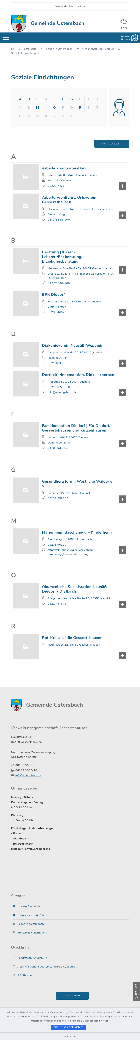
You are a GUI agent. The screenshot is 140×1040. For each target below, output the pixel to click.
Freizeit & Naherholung (32, 933)
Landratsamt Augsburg (32, 958)
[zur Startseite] (18, 23)
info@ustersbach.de (28, 775)
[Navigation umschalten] (6, 37)
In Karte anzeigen (110, 143)
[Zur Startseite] (13, 49)
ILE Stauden (25, 975)
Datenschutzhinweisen (96, 1020)
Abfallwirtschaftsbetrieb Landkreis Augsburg (46, 967)
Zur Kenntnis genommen (69, 1027)
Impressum (70, 1036)
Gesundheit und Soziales (98, 49)
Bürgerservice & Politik (32, 915)
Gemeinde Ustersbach (58, 23)
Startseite (30, 49)
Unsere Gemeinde (28, 906)
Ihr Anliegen (72, 995)
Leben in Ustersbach (59, 49)
